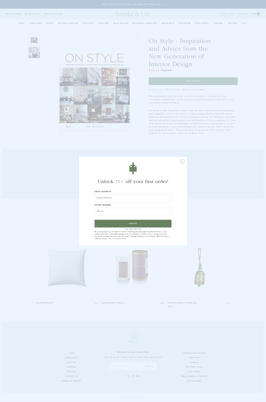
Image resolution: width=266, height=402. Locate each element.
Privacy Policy (121, 239)
